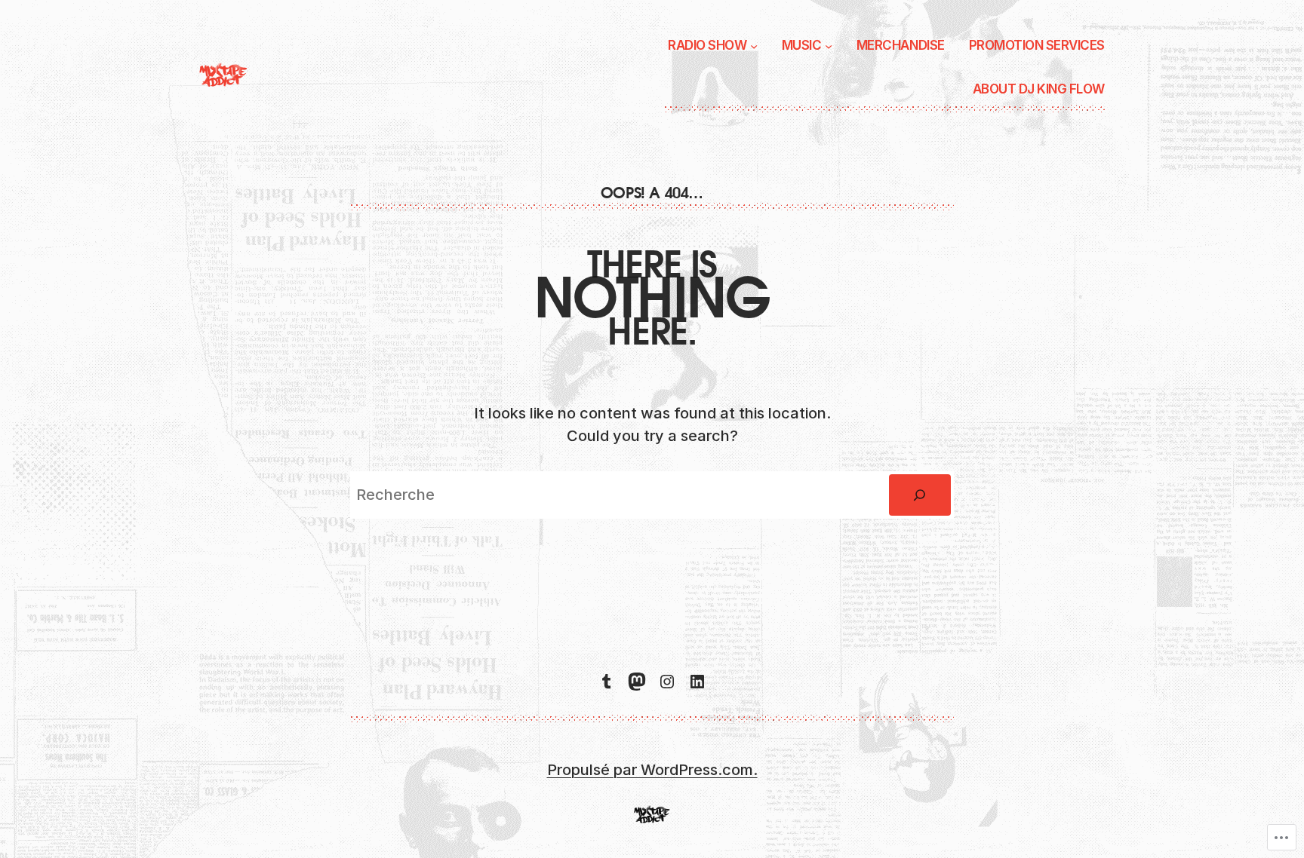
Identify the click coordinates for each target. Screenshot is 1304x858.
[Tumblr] (607, 682)
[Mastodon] (637, 682)
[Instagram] (667, 682)
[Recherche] (920, 495)
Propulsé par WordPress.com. (652, 770)
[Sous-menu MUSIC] (828, 46)
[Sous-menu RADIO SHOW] (754, 46)
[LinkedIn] (697, 682)
